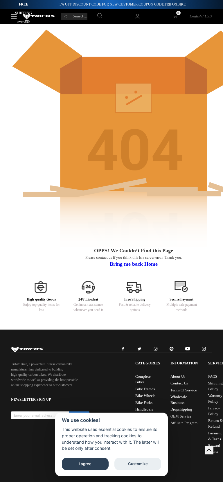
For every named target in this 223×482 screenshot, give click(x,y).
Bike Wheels (145, 395)
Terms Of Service (183, 390)
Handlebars (144, 409)
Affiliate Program (183, 423)
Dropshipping (181, 409)
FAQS (212, 376)
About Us (177, 376)
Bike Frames (145, 389)
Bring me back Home (134, 264)
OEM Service (180, 416)
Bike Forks (143, 402)
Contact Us (179, 383)
